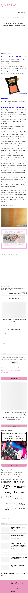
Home (2, 17)
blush (3, 254)
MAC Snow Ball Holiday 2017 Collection (18, 566)
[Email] (24, 12)
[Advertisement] (14, 39)
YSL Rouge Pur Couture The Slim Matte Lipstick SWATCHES (19, 558)
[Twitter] (18, 12)
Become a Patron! (6, 430)
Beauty (8, 17)
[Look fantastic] (6, 503)
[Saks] (19, 503)
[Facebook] (6, 583)
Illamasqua (16, 254)
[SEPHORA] (19, 481)
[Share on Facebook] (17, 283)
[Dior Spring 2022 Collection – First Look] (5, 537)
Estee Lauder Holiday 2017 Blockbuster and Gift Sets (13, 574)
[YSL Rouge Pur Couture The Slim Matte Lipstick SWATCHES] (5, 559)
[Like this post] (16, 283)
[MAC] (19, 498)
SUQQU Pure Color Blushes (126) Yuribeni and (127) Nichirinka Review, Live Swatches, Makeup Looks (18, 546)
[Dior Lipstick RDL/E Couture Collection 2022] (14, 310)
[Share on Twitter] (18, 283)
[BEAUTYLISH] (6, 496)
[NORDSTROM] (6, 481)
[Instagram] (12, 583)
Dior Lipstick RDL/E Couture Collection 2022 (18, 528)
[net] (19, 508)
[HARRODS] (6, 491)
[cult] (6, 508)
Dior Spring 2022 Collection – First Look (18, 536)
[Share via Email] (21, 283)
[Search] (26, 12)
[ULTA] (6, 486)
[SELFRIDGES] (19, 486)
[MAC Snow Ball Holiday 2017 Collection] (5, 567)
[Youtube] (22, 12)
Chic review (9, 254)
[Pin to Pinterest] (20, 283)
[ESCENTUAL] (19, 491)
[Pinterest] (21, 12)
